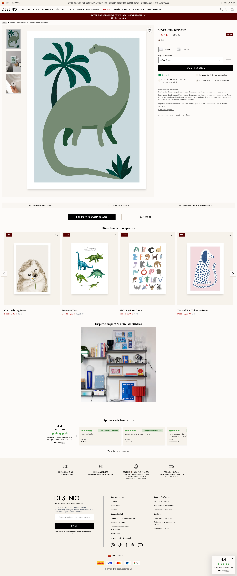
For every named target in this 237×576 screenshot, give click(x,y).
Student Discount (118, 522)
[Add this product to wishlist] (149, 30)
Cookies (157, 514)
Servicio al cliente (161, 501)
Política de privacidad (79, 532)
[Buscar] (221, 9)
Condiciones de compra (164, 510)
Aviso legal (115, 505)
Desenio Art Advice (162, 497)
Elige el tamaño (165, 55)
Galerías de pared (121, 9)
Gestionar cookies (161, 528)
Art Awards (115, 534)
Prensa (114, 501)
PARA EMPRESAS (154, 9)
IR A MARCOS (145, 217)
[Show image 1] (13, 39)
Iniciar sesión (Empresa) (121, 538)
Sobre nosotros (117, 497)
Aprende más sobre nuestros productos (174, 115)
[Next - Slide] (233, 274)
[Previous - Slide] (4, 274)
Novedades (47, 9)
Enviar (74, 526)
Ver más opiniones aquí (118, 451)
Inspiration (138, 9)
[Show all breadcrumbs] (4, 23)
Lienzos (71, 9)
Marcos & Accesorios (88, 9)
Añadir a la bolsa (196, 68)
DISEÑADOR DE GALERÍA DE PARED (91, 217)
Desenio (125, 569)
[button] (228, 60)
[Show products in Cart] (232, 9)
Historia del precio (166, 110)
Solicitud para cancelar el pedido (164, 523)
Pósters (60, 9)
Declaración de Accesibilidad (123, 518)
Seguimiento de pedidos (164, 505)
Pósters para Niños (18, 23)
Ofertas (106, 9)
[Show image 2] (13, 61)
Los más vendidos (30, 9)
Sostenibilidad (117, 514)
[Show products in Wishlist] (227, 9)
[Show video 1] (13, 84)
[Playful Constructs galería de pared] (118, 364)
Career (114, 510)
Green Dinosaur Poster (38, 23)
